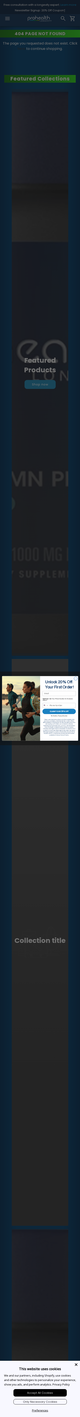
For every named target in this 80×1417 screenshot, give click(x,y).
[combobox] (45, 705)
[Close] (76, 1364)
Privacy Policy (61, 1384)
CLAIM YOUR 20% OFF (58, 711)
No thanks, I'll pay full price (59, 716)
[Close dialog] (75, 678)
